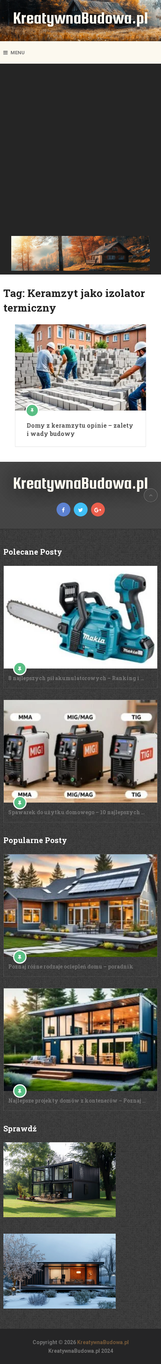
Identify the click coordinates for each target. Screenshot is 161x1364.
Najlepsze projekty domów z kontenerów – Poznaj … (77, 1100)
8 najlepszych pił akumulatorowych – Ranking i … (76, 678)
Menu (17, 52)
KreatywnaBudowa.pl (80, 18)
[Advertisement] (80, 151)
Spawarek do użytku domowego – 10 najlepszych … (76, 812)
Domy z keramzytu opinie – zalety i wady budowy (80, 429)
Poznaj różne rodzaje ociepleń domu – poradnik (70, 966)
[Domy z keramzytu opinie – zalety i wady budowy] (80, 367)
